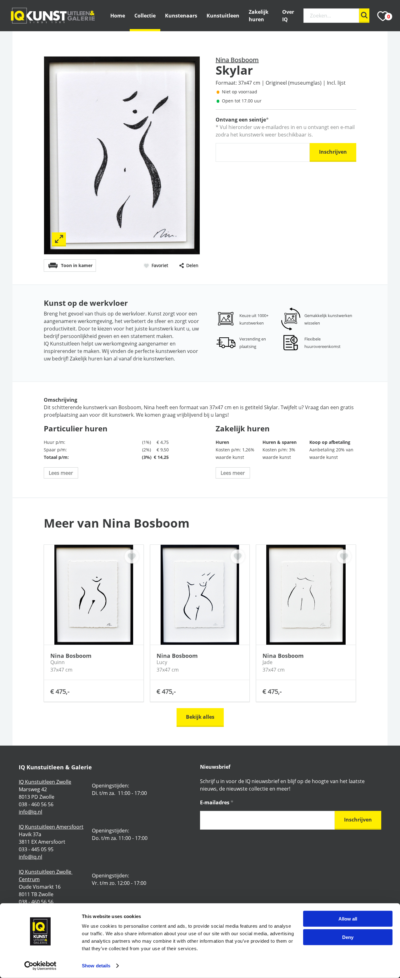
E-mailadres (216, 802)
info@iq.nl (30, 811)
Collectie (145, 15)
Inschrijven (333, 151)
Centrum (29, 879)
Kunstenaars (181, 15)
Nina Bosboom (237, 60)
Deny (347, 937)
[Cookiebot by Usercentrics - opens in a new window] (40, 966)
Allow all (347, 918)
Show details (96, 965)
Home (117, 15)
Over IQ (288, 15)
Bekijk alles (200, 716)
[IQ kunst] (53, 16)
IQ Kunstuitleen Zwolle (45, 781)
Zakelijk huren (258, 15)
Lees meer (61, 472)
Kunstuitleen (223, 15)
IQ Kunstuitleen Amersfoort (51, 826)
